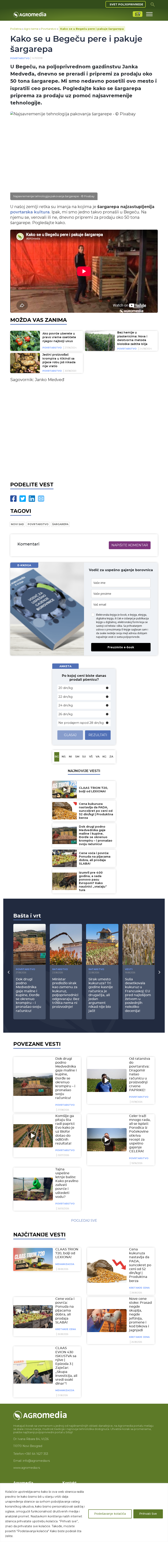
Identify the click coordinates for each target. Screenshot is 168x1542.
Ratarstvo (60, 969)
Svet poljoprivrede (126, 4)
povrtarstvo (38, 524)
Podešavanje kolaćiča (110, 1513)
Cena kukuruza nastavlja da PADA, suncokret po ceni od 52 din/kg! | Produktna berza (140, 1265)
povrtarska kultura (30, 212)
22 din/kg (65, 697)
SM (77, 756)
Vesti (129, 969)
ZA (111, 756)
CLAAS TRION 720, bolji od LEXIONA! (66, 1253)
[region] (84, 1512)
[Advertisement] (84, 431)
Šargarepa (60, 524)
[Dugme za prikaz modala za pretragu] (153, 4)
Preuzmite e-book (121, 647)
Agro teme (31, 28)
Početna (16, 28)
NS (64, 756)
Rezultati (98, 735)
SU (84, 756)
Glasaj (70, 735)
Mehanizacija (64, 1264)
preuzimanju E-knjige (119, 629)
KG (104, 756)
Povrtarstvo (48, 28)
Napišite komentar (129, 545)
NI (70, 756)
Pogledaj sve (84, 1220)
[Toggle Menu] (149, 14)
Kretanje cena (139, 1287)
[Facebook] (13, 498)
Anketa (65, 666)
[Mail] (41, 498)
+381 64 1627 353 (36, 1454)
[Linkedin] (32, 498)
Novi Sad (17, 524)
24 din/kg (65, 705)
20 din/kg (65, 688)
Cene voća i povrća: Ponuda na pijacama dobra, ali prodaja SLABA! (64, 1310)
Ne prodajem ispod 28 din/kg (81, 723)
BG (57, 756)
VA (98, 756)
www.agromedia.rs (26, 1468)
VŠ (91, 756)
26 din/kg (65, 714)
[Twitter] (22, 498)
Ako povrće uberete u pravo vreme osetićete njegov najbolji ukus (59, 337)
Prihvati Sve (148, 1513)
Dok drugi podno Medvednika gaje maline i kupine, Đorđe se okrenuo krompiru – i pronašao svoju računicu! (66, 1078)
